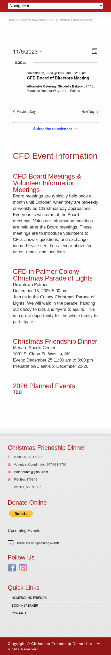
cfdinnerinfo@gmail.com (31, 472)
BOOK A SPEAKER (25, 605)
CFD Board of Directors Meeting (58, 78)
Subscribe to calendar (52, 128)
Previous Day (26, 111)
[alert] (55, 543)
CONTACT (19, 613)
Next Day (88, 111)
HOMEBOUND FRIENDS (29, 598)
